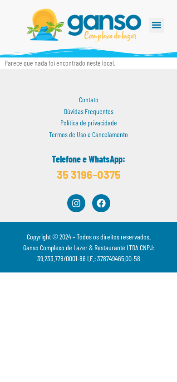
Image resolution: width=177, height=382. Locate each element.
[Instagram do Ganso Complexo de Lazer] (76, 203)
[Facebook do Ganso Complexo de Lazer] (101, 203)
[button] (156, 25)
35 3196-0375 (89, 174)
